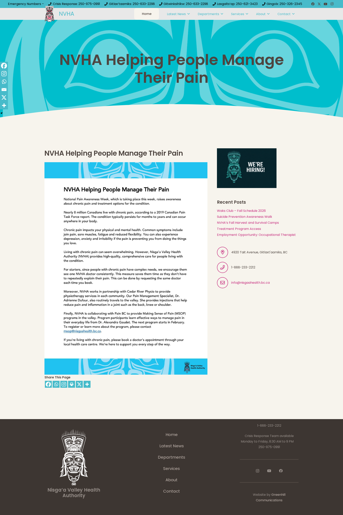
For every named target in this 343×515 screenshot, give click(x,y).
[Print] (71, 384)
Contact (171, 491)
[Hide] (1, 113)
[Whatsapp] (56, 384)
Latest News (171, 446)
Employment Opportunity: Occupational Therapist (256, 234)
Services (171, 468)
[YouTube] (325, 4)
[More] (87, 384)
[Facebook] (313, 4)
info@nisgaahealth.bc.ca (250, 282)
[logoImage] (49, 14)
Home (172, 434)
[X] (319, 4)
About (171, 480)
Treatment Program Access (239, 229)
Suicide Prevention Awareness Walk (244, 216)
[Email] (4, 90)
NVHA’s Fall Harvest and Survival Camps (248, 222)
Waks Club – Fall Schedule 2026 (241, 210)
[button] (188, 14)
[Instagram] (332, 4)
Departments (171, 457)
